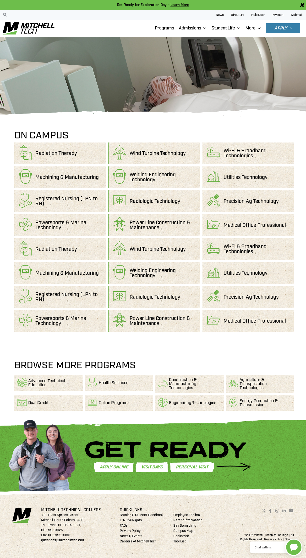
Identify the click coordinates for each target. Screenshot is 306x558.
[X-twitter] (263, 511)
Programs (164, 28)
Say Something (184, 526)
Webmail (296, 15)
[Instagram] (277, 511)
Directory (237, 15)
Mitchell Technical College (71, 509)
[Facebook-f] (270, 511)
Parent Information (187, 520)
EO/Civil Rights (131, 520)
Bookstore (181, 536)
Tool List (179, 541)
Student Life (223, 28)
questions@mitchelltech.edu (62, 540)
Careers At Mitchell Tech (138, 541)
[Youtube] (291, 511)
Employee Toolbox (187, 515)
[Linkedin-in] (284, 511)
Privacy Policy (130, 531)
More (251, 28)
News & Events (131, 536)
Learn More (179, 5)
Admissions (190, 28)
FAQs (123, 526)
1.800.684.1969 (68, 525)
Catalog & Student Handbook (142, 515)
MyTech (278, 15)
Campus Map (183, 531)
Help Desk (258, 15)
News (220, 15)
